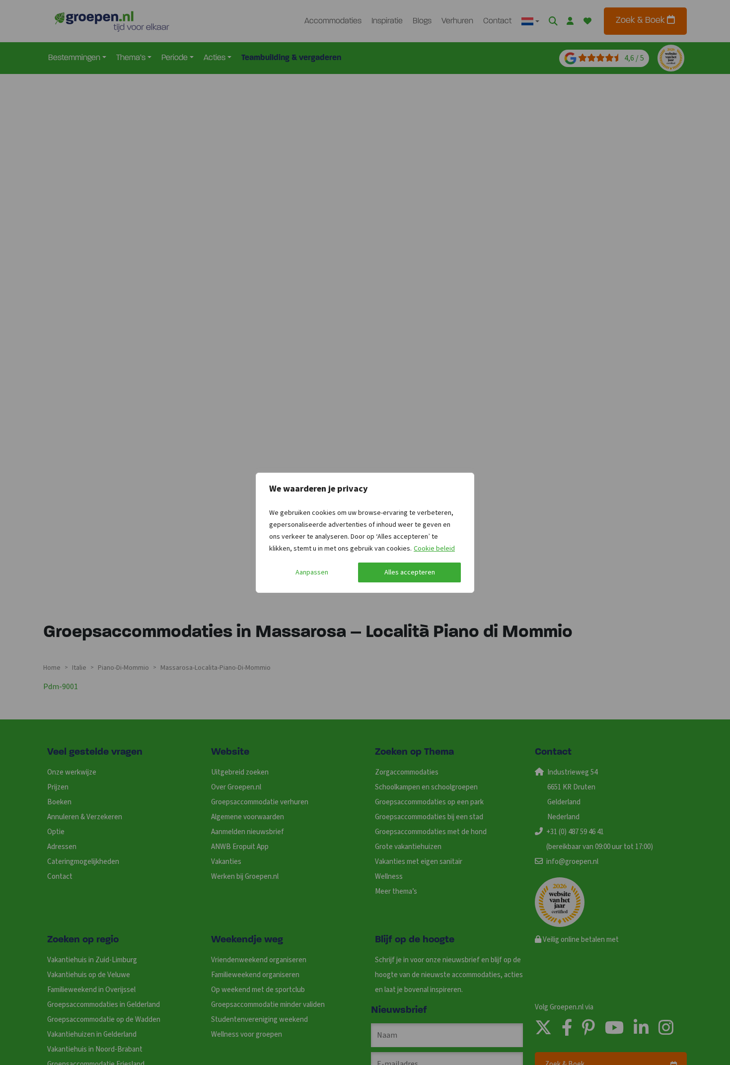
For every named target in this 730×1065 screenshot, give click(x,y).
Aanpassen (311, 572)
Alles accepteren (409, 572)
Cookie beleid (434, 549)
